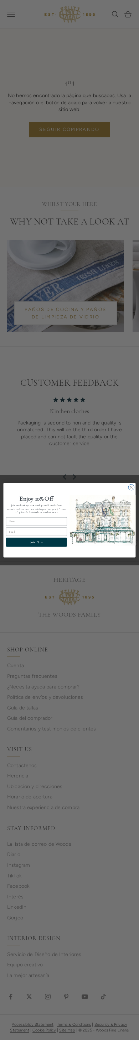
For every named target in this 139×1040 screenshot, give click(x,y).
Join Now (36, 542)
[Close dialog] (131, 487)
